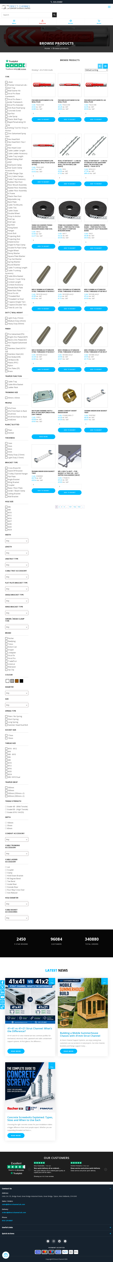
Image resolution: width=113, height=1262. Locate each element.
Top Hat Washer (15, 259)
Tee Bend (11, 881)
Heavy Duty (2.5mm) (16, 454)
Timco (10, 644)
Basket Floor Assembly (17, 188)
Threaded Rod (14, 296)
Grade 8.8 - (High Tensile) (17, 809)
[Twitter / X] (59, 1241)
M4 (9, 751)
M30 (10, 524)
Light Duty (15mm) (15, 318)
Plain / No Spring (15, 716)
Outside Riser (12, 887)
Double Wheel (14, 213)
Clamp (9, 873)
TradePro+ (12, 661)
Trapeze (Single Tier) (16, 302)
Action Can (12, 647)
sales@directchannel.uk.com (13, 1204)
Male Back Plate (14, 290)
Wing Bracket (13, 482)
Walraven (12, 667)
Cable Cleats (13, 210)
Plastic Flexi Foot (15, 196)
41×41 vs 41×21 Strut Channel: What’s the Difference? (29, 1030)
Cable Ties (12, 207)
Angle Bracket (14, 479)
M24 (10, 529)
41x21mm (12, 408)
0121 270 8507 (57, 2)
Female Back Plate (15, 287)
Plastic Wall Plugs (15, 119)
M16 (10, 518)
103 (79, 507)
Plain (10, 430)
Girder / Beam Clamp (16, 491)
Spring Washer (14, 262)
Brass (10, 371)
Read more (43, 437)
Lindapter (12, 652)
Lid (8, 867)
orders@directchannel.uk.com (14, 1212)
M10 (10, 512)
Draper (11, 650)
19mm (10, 738)
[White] (7, 680)
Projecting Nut (14, 239)
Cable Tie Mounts (15, 205)
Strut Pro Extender (15, 105)
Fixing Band (13, 227)
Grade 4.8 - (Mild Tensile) (17, 806)
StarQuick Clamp (15, 165)
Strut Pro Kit (13, 293)
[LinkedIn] (65, 1241)
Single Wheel (13, 250)
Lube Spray (12, 116)
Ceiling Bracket (14, 493)
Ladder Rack (13, 387)
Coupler (11, 485)
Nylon (10, 365)
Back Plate (12, 202)
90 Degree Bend (14, 878)
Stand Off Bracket (15, 471)
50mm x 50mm (14, 398)
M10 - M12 (12, 748)
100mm (10, 822)
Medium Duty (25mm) (17, 321)
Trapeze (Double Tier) (17, 304)
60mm (9, 828)
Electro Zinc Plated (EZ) (17, 340)
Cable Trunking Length (17, 267)
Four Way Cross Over (16, 890)
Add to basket (43, 119)
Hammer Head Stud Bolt (18, 725)
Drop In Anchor (14, 216)
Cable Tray (12, 381)
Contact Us (7, 1188)
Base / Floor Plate (15, 488)
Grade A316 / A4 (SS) (15, 812)
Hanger (11, 230)
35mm (9, 825)
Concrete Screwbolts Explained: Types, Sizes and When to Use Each (30, 1119)
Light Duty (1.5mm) (16, 457)
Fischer (11, 638)
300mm (11, 787)
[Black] (21, 680)
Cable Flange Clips (15, 173)
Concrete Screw (14, 110)
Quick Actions (8, 1233)
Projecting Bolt (14, 236)
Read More (16, 1051)
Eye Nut (11, 113)
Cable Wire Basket (15, 276)
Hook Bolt (12, 233)
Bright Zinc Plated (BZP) (18, 337)
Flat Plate (12, 476)
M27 (10, 521)
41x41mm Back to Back (17, 417)
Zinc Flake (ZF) (14, 368)
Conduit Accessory (15, 284)
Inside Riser (12, 884)
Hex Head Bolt (14, 139)
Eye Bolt (11, 225)
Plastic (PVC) (13, 362)
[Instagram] (54, 1241)
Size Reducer (12, 893)
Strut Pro (12, 658)
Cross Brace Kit (14, 468)
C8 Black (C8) (13, 359)
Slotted (11, 433)
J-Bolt (10, 82)
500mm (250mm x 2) (16, 793)
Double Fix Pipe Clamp (17, 247)
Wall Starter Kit (14, 90)
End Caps (12, 222)
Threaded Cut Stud (16, 299)
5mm (10, 452)
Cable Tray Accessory (16, 179)
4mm (10, 449)
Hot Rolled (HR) (14, 357)
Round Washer (14, 265)
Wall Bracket (13, 496)
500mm (11, 790)
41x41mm (12, 414)
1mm (10, 443)
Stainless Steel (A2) (16, 354)
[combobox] (16, 541)
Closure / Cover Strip (16, 279)
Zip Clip (11, 670)
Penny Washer (14, 253)
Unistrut (11, 664)
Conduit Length (14, 282)
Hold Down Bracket (15, 875)
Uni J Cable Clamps (15, 176)
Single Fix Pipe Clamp (16, 245)
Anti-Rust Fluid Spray (16, 108)
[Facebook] (48, 1241)
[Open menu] (109, 7)
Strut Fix (11, 655)
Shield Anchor (13, 242)
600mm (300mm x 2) (16, 796)
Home (47, 48)
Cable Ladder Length (16, 150)
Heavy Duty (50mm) (16, 323)
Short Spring (13, 719)
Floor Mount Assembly (17, 185)
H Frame (11, 193)
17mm (10, 735)
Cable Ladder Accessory (17, 153)
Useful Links (7, 1227)
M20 (10, 527)
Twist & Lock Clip (15, 307)
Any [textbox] (7, 541)
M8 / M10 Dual (14, 777)
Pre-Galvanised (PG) (16, 334)
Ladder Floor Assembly (17, 190)
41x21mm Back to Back (17, 411)
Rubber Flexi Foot (15, 182)
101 (70, 507)
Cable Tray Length (15, 156)
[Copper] (16, 680)
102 (74, 507)
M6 (9, 507)
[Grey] (12, 680)
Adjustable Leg (14, 199)
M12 (10, 515)
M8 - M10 (12, 754)
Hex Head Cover (14, 147)
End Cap (11, 219)
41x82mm (12, 419)
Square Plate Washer (16, 256)
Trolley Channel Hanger (18, 473)
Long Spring (13, 722)
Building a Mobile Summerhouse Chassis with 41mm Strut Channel (80, 1034)
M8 (9, 510)
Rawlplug (12, 641)
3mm (10, 446)
